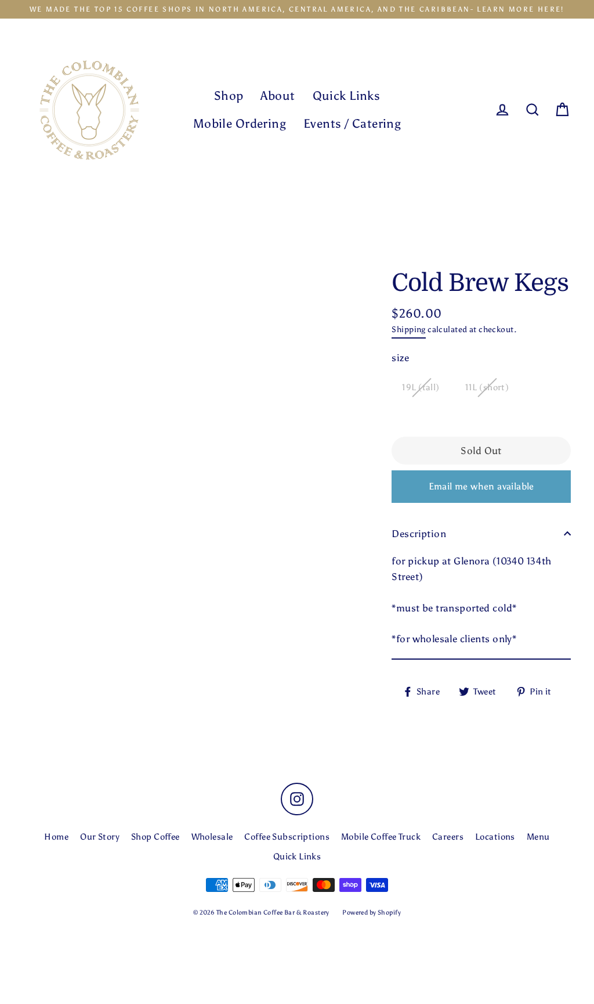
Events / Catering (352, 123)
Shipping (408, 329)
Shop (229, 95)
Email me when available (481, 486)
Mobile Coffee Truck (381, 837)
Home (56, 837)
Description (419, 533)
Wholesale (212, 837)
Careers (447, 837)
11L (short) (487, 387)
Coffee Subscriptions (286, 837)
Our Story (99, 837)
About (277, 95)
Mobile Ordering (239, 123)
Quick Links (347, 95)
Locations (495, 837)
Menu (538, 837)
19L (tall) (420, 387)
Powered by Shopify (371, 912)
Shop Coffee (155, 837)
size (400, 358)
